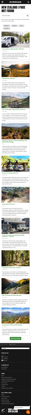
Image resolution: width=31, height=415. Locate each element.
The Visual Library (5, 396)
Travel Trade (4, 398)
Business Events (5, 400)
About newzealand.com (6, 377)
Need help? (4, 369)
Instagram (5, 357)
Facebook (5, 358)
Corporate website (5, 402)
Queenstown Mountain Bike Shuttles (12, 325)
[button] (2, 2)
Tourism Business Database (7, 403)
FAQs (2, 375)
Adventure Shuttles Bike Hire (10, 173)
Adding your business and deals (8, 379)
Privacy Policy (4, 384)
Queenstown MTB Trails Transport (11, 267)
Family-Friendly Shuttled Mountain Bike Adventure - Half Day (13, 235)
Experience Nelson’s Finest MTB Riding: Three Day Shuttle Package (14, 141)
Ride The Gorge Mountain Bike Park (11, 295)
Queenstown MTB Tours (8, 204)
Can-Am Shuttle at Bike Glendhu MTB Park (13, 109)
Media (2, 394)
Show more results (15, 338)
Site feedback (4, 367)
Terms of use (4, 382)
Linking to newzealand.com (7, 381)
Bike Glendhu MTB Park (8, 78)
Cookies (3, 386)
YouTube (5, 360)
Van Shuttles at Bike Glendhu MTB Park (13, 49)
